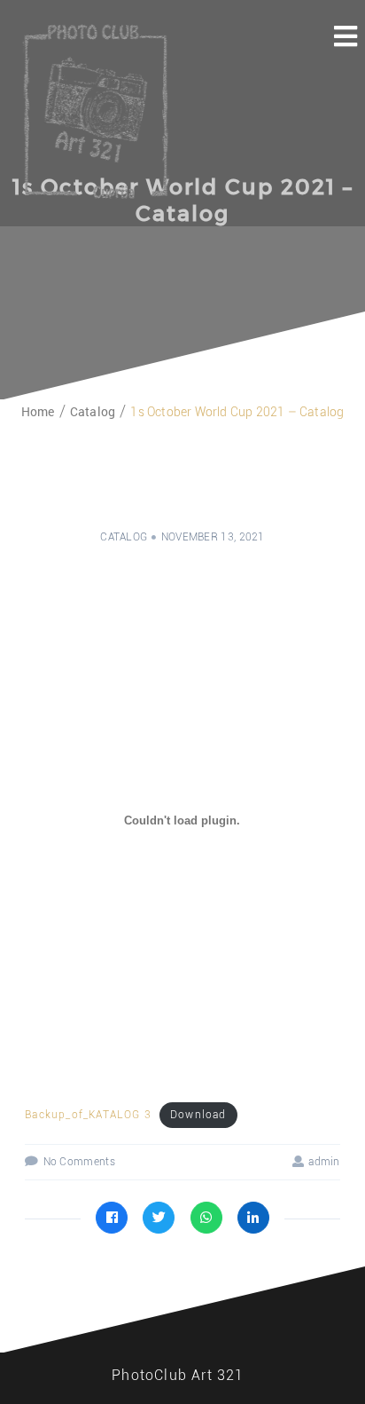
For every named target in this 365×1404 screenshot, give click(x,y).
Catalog (123, 537)
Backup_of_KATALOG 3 (88, 1114)
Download (198, 1114)
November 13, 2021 (213, 537)
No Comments (79, 1162)
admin (324, 1162)
